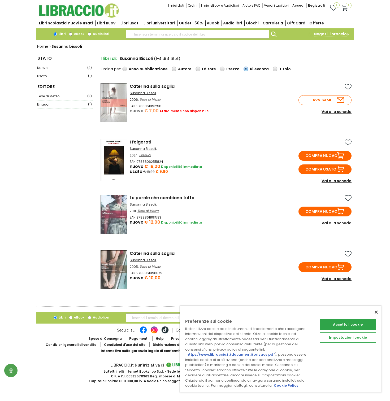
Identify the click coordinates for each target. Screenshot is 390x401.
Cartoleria (273, 23)
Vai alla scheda (337, 111)
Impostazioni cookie (348, 337)
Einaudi (64, 104)
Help (160, 338)
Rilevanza (259, 69)
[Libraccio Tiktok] (165, 332)
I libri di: (109, 58)
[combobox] (197, 34)
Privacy (177, 338)
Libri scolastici (66, 23)
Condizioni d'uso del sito (124, 344)
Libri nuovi (106, 23)
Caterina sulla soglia (152, 86)
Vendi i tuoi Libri (276, 5)
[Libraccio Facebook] (143, 332)
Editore (209, 69)
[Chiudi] (376, 312)
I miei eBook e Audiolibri (220, 5)
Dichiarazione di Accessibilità (178, 344)
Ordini (192, 5)
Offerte (316, 23)
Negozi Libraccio (330, 34)
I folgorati (140, 142)
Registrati (316, 5)
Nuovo (64, 68)
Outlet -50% (191, 23)
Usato (64, 76)
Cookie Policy (286, 385)
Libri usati (130, 23)
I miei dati (176, 5)
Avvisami (322, 100)
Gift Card (296, 23)
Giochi (252, 23)
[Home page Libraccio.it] (78, 16)
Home (42, 46)
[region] (281, 349)
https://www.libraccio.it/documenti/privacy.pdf (231, 354)
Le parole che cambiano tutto (162, 198)
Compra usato (320, 169)
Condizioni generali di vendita (71, 344)
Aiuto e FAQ (251, 5)
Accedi (298, 5)
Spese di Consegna (105, 338)
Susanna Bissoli (143, 93)
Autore (185, 69)
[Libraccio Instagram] (154, 332)
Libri (62, 34)
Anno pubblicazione (148, 69)
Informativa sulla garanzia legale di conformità (142, 350)
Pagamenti (138, 338)
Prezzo (233, 69)
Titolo (285, 69)
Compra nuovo (321, 155)
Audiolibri (232, 23)
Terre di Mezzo (64, 96)
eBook (213, 23)
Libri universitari (159, 23)
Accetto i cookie (348, 324)
